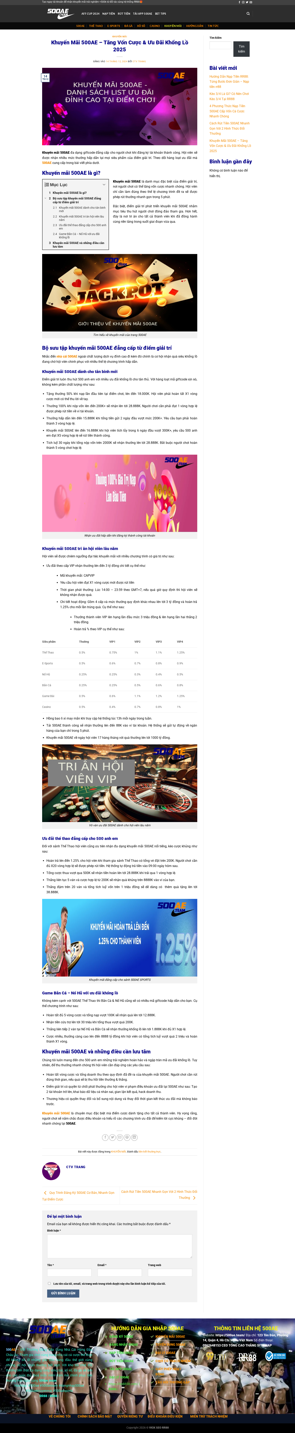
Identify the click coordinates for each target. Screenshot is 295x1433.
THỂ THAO (96, 25)
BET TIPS (160, 13)
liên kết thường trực (150, 1151)
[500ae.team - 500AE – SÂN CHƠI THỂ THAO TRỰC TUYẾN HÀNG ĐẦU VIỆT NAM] (58, 13)
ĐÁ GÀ (128, 25)
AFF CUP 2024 (90, 13)
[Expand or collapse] (104, 184)
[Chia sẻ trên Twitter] (112, 1137)
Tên (50, 1265)
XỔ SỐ (141, 25)
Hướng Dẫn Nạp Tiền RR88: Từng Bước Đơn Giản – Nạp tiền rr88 (229, 82)
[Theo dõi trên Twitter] (247, 2)
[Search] (248, 13)
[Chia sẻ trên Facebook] (105, 1137)
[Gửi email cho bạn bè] (120, 1137)
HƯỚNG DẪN (194, 25)
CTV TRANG (139, 61)
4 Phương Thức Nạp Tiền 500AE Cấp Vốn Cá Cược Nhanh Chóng (227, 111)
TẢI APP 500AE (142, 13)
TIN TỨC (213, 25)
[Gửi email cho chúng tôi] (251, 2)
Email (102, 1265)
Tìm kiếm (216, 38)
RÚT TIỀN (124, 13)
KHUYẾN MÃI (173, 25)
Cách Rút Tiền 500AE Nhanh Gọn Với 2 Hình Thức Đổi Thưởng (230, 128)
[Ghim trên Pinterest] (127, 1137)
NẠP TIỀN (108, 13)
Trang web (154, 1265)
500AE (80, 25)
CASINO (155, 25)
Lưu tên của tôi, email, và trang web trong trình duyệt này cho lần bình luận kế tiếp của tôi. (109, 1284)
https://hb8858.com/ (123, 1384)
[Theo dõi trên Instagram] (243, 2)
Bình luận (54, 1230)
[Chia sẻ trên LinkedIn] (134, 1137)
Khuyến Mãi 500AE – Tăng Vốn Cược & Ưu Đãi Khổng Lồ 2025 (230, 146)
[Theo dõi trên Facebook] (239, 2)
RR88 (43, 1396)
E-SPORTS (113, 25)
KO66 (112, 1389)
